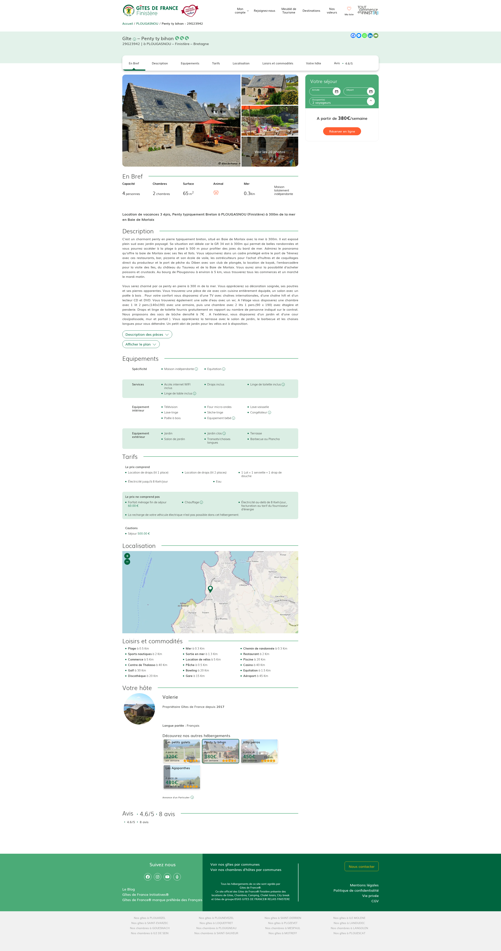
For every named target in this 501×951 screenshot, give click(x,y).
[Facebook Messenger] (358, 35)
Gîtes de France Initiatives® (145, 894)
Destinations (311, 10)
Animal (218, 183)
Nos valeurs (332, 10)
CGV (375, 900)
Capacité (128, 183)
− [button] (127, 561)
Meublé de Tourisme (288, 10)
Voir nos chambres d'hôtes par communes (245, 869)
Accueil (127, 23)
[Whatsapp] (364, 35)
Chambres (160, 183)
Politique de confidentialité (356, 890)
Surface (188, 183)
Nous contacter (362, 866)
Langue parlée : (174, 725)
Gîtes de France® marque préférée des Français (162, 899)
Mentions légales (364, 884)
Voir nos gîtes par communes (235, 864)
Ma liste (349, 14)
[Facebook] (353, 35)
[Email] (375, 35)
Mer (247, 183)
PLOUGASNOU (147, 23)
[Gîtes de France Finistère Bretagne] (150, 9)
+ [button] (127, 555)
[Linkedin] (370, 35)
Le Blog (128, 888)
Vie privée (370, 895)
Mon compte (240, 10)
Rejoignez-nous (264, 10)
